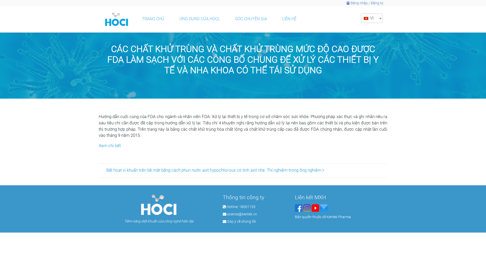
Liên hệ (289, 18)
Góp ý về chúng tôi (241, 221)
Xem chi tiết (110, 145)
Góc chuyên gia (251, 18)
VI (371, 18)
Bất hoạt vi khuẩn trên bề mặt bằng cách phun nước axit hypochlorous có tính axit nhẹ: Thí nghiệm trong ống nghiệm (214, 170)
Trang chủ (153, 18)
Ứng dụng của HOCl (199, 18)
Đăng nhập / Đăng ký (366, 3)
